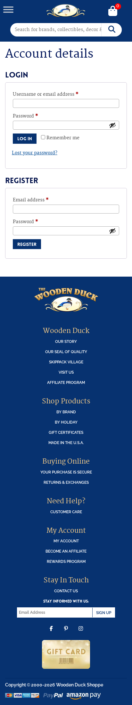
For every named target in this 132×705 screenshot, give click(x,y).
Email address (41, 200)
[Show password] (112, 125)
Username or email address (55, 94)
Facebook (51, 633)
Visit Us (66, 372)
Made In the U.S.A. (66, 442)
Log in (24, 139)
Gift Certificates (66, 432)
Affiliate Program (66, 382)
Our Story (66, 341)
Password (35, 116)
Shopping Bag (112, 11)
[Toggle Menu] (8, 9)
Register (27, 244)
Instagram (81, 633)
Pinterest (66, 633)
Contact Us (66, 590)
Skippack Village (66, 362)
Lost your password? (34, 153)
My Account (66, 541)
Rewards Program (66, 561)
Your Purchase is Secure (66, 472)
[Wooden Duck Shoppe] (66, 11)
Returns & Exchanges (66, 482)
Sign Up (103, 612)
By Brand (66, 411)
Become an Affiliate (66, 551)
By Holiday (66, 422)
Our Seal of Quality (66, 351)
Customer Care (66, 511)
